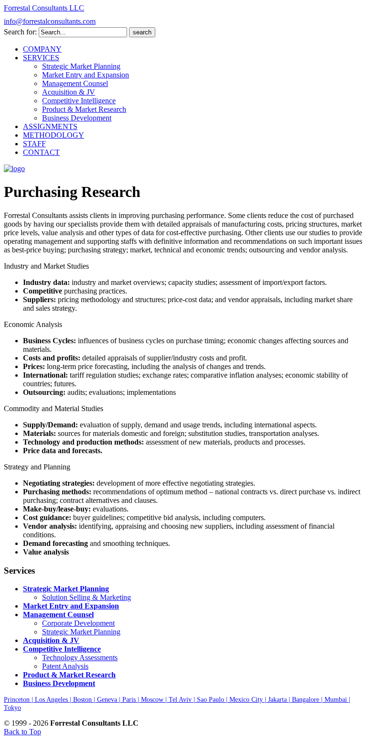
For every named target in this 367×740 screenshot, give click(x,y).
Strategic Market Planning (81, 632)
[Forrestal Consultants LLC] (14, 168)
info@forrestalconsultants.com (50, 21)
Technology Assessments (80, 657)
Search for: (20, 32)
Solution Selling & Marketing (86, 597)
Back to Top (22, 732)
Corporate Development (78, 623)
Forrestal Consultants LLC (44, 8)
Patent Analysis (65, 666)
